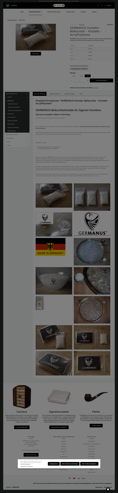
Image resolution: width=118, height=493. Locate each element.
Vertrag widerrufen (31, 454)
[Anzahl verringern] (71, 80)
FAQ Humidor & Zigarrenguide (91, 444)
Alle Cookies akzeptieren (89, 463)
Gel (88, 76)
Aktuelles (63, 441)
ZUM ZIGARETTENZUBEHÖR (59, 427)
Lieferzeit (63, 446)
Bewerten (82, 24)
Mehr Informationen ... (26, 464)
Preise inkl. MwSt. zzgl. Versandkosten (79, 65)
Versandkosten (67, 483)
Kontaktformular (35, 450)
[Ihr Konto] (101, 5)
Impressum (63, 449)
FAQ (91, 469)
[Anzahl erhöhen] (87, 80)
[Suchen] (98, 5)
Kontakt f (63, 444)
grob (81, 76)
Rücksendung (63, 469)
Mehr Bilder (35, 53)
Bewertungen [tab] (70, 94)
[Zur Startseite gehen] (12, 5)
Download (95, 87)
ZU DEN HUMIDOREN (22, 427)
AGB (64, 454)
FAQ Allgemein (91, 441)
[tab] (39, 94)
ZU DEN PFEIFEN (96, 425)
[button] (27, 93)
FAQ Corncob (91, 449)
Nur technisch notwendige (70, 463)
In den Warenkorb (101, 80)
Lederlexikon (91, 454)
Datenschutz (63, 451)
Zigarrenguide (91, 472)
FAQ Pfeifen (91, 446)
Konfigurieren (54, 463)
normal (73, 76)
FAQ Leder (91, 451)
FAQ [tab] (80, 94)
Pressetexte (91, 456)
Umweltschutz (63, 456)
